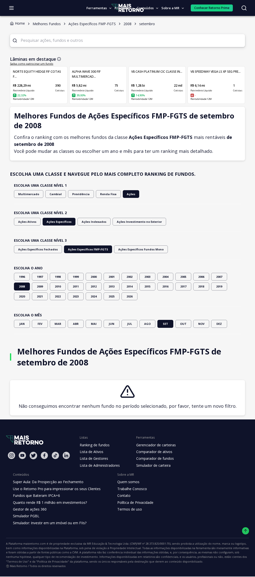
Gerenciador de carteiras (156, 445)
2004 (165, 277)
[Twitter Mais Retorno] (33, 455)
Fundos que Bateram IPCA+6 (36, 495)
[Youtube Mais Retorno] (22, 455)
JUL (129, 324)
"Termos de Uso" (17, 561)
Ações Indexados (94, 222)
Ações (131, 194)
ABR (76, 324)
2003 (147, 277)
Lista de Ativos (91, 451)
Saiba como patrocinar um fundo (31, 63)
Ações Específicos (59, 222)
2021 (40, 296)
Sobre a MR (170, 8)
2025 (112, 296)
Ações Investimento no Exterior (139, 222)
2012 (94, 286)
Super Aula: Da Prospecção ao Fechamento (48, 481)
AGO (147, 324)
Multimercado (28, 194)
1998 (58, 277)
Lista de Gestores (94, 458)
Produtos (122, 8)
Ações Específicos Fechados (38, 249)
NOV (201, 324)
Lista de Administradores (100, 465)
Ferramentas (96, 8)
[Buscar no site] (244, 8)
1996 (22, 277)
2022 (58, 296)
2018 (201, 286)
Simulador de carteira (153, 465)
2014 (129, 286)
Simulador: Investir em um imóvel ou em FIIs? (49, 522)
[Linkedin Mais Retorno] (66, 455)
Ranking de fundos (95, 445)
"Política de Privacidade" (52, 561)
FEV (40, 324)
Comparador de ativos (154, 451)
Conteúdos (145, 8)
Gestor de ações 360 (30, 509)
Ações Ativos (27, 222)
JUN (111, 324)
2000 (94, 277)
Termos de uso (129, 509)
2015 (147, 286)
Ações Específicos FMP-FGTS (88, 249)
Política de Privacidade (135, 502)
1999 (76, 277)
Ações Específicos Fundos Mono (141, 249)
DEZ (219, 324)
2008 (22, 286)
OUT (183, 324)
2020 (22, 296)
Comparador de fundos (155, 458)
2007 (219, 277)
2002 (129, 277)
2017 (183, 286)
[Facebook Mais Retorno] (44, 455)
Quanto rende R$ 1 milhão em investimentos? (50, 502)
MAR (58, 324)
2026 (129, 296)
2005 (183, 277)
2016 (165, 286)
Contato (123, 495)
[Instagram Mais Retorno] (11, 455)
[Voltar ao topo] (245, 530)
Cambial (56, 194)
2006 (201, 277)
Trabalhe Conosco (132, 488)
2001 (112, 277)
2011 (76, 286)
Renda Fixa (108, 194)
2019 (219, 286)
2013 (112, 286)
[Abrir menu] (11, 8)
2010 (58, 286)
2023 (76, 296)
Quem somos (128, 481)
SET (165, 324)
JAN (22, 324)
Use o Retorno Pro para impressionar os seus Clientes (57, 488)
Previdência (81, 194)
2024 (94, 296)
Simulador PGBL (26, 516)
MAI (94, 324)
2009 (40, 286)
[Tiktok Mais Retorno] (55, 455)
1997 (40, 277)
